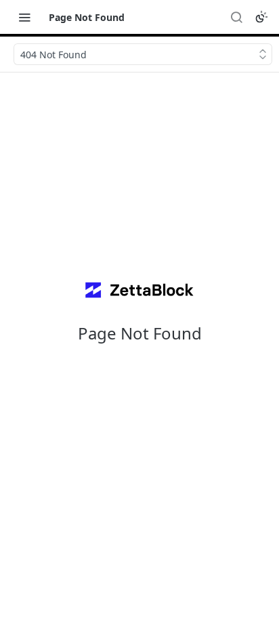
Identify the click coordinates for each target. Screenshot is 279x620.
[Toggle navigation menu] (24, 17)
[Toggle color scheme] (261, 17)
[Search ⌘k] (236, 17)
